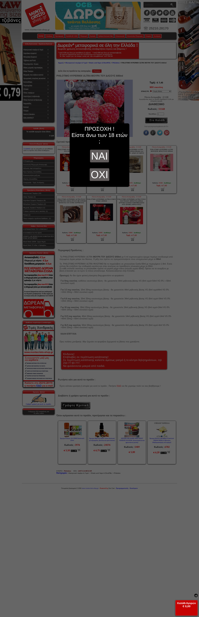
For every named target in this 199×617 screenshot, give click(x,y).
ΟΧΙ (99, 174)
